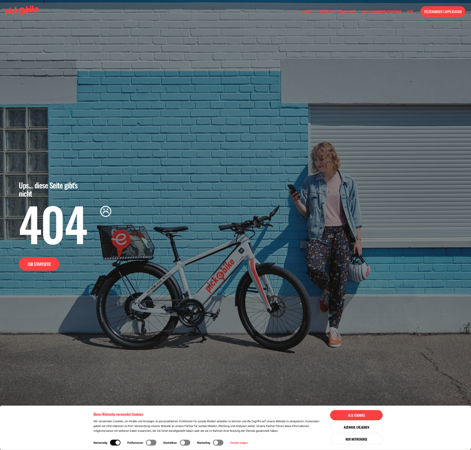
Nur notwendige (356, 439)
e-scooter (325, 11)
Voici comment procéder (382, 11)
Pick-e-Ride (347, 11)
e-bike (306, 11)
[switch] (151, 443)
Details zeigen (239, 442)
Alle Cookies (356, 415)
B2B (410, 11)
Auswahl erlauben (356, 427)
